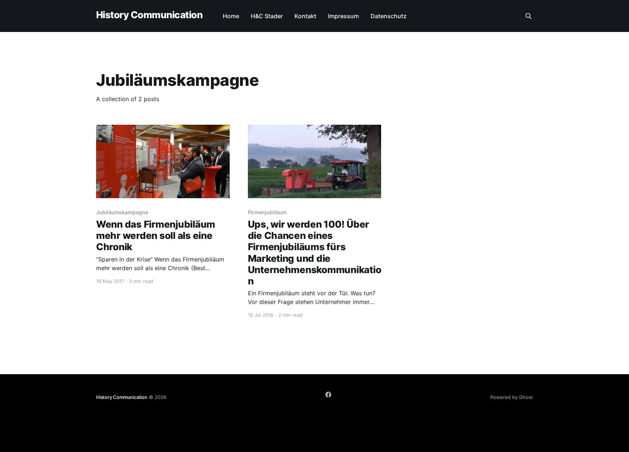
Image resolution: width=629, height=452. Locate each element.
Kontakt (305, 16)
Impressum (343, 16)
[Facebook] (328, 394)
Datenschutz (389, 16)
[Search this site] (528, 16)
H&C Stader (267, 16)
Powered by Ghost (511, 397)
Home (231, 16)
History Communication (149, 15)
